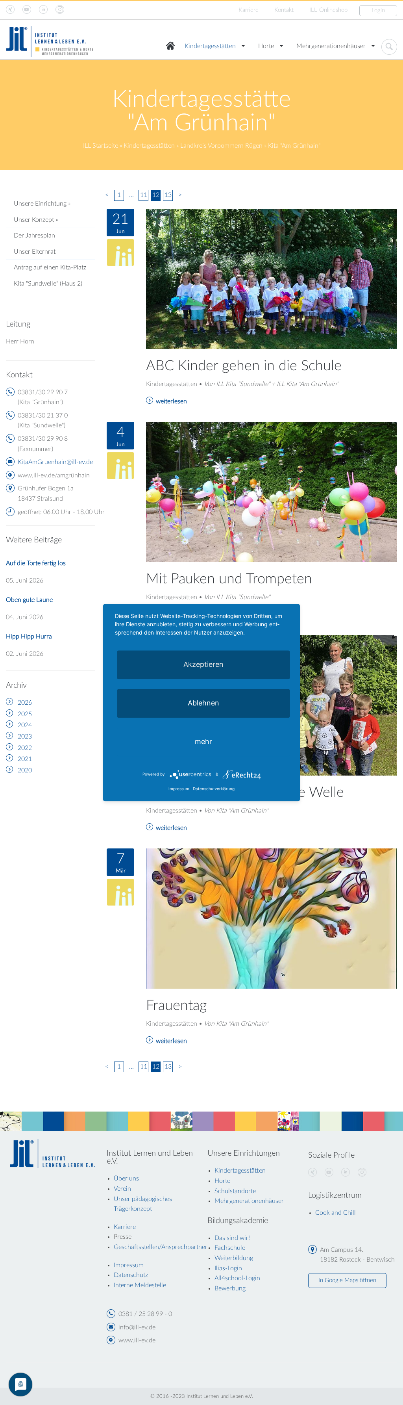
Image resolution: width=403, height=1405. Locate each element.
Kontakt (284, 10)
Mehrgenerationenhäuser (331, 46)
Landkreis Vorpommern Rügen (221, 146)
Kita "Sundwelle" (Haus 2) (48, 283)
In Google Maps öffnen (347, 1280)
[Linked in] (345, 1172)
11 (143, 195)
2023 (25, 736)
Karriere (248, 10)
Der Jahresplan (34, 235)
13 (168, 195)
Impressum (178, 788)
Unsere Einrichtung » (42, 203)
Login (378, 10)
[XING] (312, 1172)
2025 (25, 714)
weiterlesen (171, 401)
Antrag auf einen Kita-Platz (50, 267)
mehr (203, 741)
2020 (25, 770)
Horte (266, 46)
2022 (25, 748)
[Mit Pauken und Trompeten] (271, 491)
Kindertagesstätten (210, 46)
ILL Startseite (100, 146)
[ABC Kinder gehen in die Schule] (271, 278)
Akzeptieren (203, 664)
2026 (25, 703)
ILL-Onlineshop (328, 10)
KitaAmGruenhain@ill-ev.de (55, 462)
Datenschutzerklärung (214, 788)
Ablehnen (203, 703)
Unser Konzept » (36, 220)
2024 (25, 725)
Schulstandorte (235, 1191)
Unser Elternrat (34, 252)
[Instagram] (362, 1172)
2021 (25, 759)
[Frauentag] (271, 918)
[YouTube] (329, 1172)
